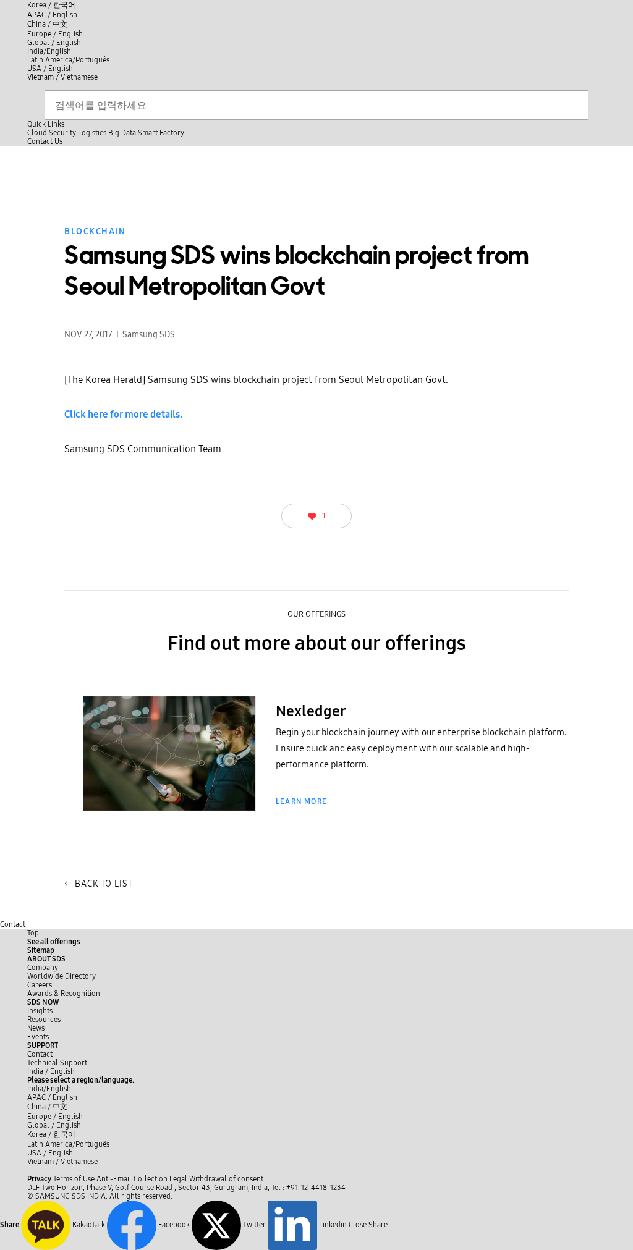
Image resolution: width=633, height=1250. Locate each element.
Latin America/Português (68, 60)
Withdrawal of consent (226, 1179)
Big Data (122, 133)
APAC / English (52, 15)
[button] (46, 959)
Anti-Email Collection (132, 1179)
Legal (178, 1179)
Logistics (92, 133)
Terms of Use (74, 1179)
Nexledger (311, 711)
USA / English (50, 68)
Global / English (54, 42)
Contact (12, 924)
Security (62, 133)
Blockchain (94, 231)
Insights (40, 1011)
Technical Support (57, 1062)
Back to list (98, 884)
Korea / (51, 5)
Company (42, 967)
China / (47, 24)
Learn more (301, 801)
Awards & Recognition (63, 993)
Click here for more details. (123, 414)
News (36, 1028)
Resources (44, 1019)
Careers (39, 985)
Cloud (37, 133)
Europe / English (55, 34)
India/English (49, 51)
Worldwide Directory (61, 976)
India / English (51, 1071)
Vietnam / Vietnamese (62, 77)
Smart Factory (161, 133)
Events (38, 1037)
